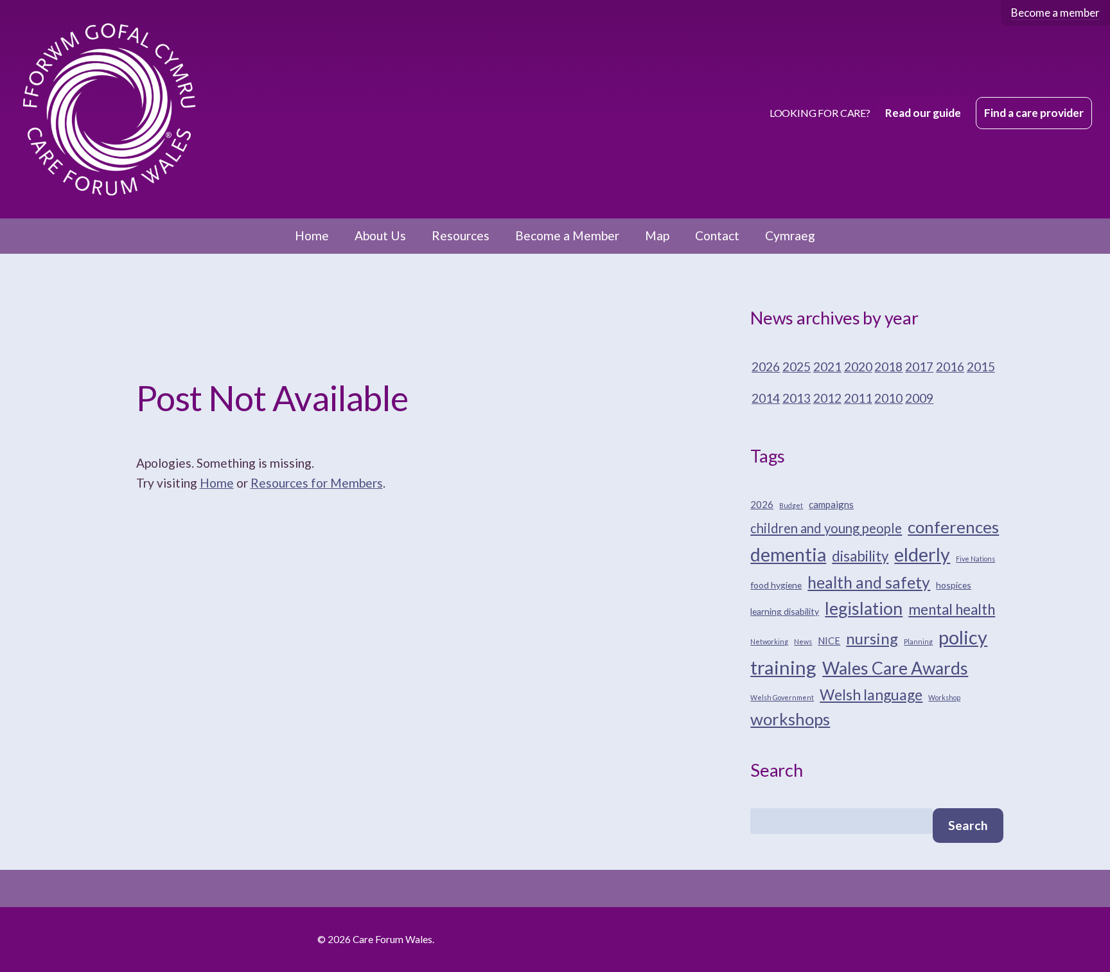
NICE (829, 640)
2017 (919, 366)
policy (962, 637)
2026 (766, 366)
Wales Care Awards (895, 668)
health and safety (868, 582)
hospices (953, 584)
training (783, 667)
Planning (918, 641)
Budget (791, 505)
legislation (864, 608)
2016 (950, 366)
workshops (790, 719)
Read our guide (923, 112)
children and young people (826, 528)
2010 (888, 398)
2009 (919, 398)
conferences (953, 527)
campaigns (831, 504)
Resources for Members (317, 482)
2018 (888, 366)
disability (860, 556)
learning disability (784, 611)
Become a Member (567, 235)
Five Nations (975, 558)
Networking (769, 641)
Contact (717, 235)
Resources (460, 235)
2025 (796, 366)
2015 (981, 366)
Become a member (1055, 12)
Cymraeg (790, 235)
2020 (858, 366)
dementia (788, 554)
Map (657, 235)
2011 (858, 398)
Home (312, 235)
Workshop (944, 697)
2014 (766, 398)
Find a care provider (1034, 112)
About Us (380, 235)
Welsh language (871, 694)
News (803, 641)
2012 (827, 398)
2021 (827, 366)
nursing (872, 638)
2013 (796, 398)
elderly (922, 554)
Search (968, 825)
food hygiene (776, 584)
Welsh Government (782, 697)
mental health (951, 609)
